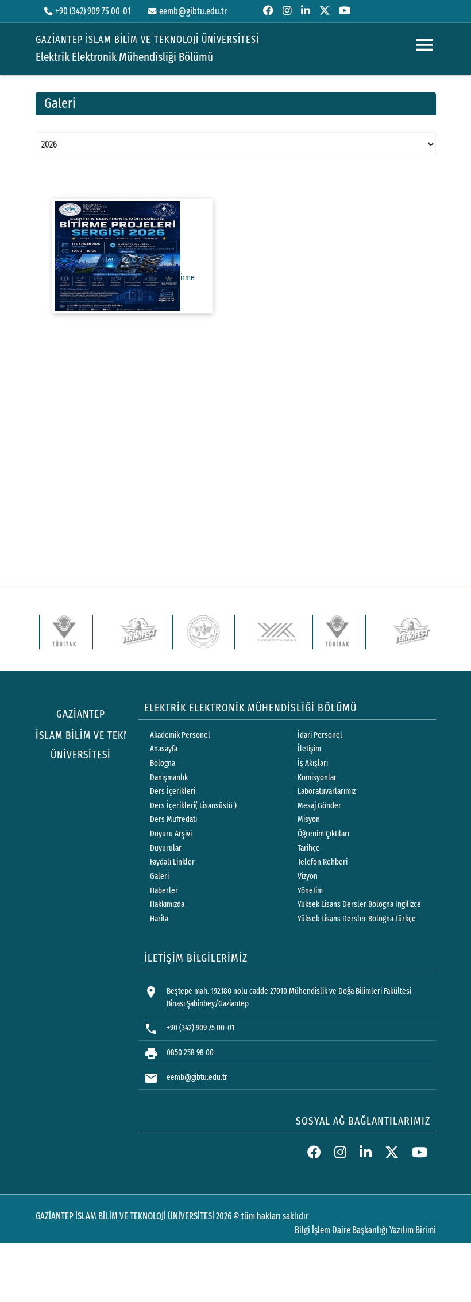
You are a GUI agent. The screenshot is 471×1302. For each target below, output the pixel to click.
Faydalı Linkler (172, 862)
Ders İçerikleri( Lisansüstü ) (193, 806)
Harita (159, 919)
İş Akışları (313, 763)
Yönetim (310, 891)
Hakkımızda (167, 904)
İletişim (309, 749)
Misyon (309, 819)
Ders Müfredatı (173, 819)
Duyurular (166, 848)
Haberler (164, 891)
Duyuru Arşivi (171, 834)
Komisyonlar (317, 777)
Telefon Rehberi (323, 862)
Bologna (162, 763)
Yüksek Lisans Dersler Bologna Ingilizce (359, 904)
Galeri (159, 876)
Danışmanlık (169, 777)
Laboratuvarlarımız (327, 791)
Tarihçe (309, 848)
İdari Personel (320, 735)
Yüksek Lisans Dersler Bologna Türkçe (357, 919)
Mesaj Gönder (319, 806)
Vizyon (308, 876)
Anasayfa (163, 749)
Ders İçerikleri (172, 791)
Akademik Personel (180, 735)
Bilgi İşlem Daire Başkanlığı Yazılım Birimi (365, 1229)
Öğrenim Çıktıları (323, 834)
